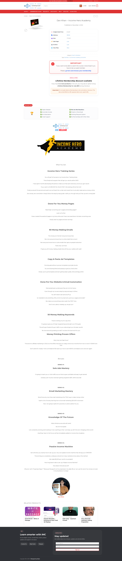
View (68, 47)
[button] (84, 5)
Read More (70, 0)
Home (26, 16)
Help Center (33, 544)
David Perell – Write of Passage (32, 519)
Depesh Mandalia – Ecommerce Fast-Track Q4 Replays (51, 520)
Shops (26, 11)
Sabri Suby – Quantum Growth (69, 519)
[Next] (98, 516)
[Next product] (94, 16)
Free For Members (35, 16)
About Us (96, 0)
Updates (65, 11)
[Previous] (24, 516)
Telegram (41, 544)
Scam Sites (73, 11)
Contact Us (24, 544)
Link (68, 41)
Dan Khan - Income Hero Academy (72, 57)
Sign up (77, 549)
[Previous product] (97, 16)
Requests (46, 11)
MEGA (68, 35)
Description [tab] (28, 105)
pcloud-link (83, 57)
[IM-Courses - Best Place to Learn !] (32, 6)
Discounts (54, 11)
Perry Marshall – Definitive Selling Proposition (86, 520)
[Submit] (81, 6)
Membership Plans (35, 11)
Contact (90, 0)
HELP (60, 11)
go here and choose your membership (78, 71)
